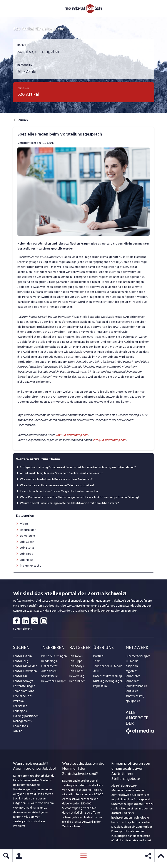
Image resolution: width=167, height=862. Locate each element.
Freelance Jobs (22, 695)
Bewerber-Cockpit (53, 680)
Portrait (98, 656)
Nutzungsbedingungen (108, 680)
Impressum (100, 685)
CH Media (132, 660)
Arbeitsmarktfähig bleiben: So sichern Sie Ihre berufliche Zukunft (61, 473)
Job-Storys (27, 547)
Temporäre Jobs (23, 690)
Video (24, 523)
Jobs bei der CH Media (107, 665)
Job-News (26, 559)
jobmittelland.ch (136, 685)
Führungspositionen (25, 715)
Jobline (17, 730)
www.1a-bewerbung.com (71, 434)
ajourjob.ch (133, 700)
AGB (96, 670)
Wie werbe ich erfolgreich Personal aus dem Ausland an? (56, 479)
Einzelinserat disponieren (49, 668)
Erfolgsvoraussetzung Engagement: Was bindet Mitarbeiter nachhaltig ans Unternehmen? (78, 467)
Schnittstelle (49, 675)
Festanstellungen (24, 685)
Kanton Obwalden (25, 670)
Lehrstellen (20, 705)
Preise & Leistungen (54, 656)
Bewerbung (27, 535)
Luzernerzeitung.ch (138, 656)
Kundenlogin (49, 660)
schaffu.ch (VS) (135, 695)
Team (96, 660)
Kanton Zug (20, 660)
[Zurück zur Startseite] (140, 732)
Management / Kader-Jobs (23, 723)
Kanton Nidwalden (25, 665)
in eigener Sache (30, 565)
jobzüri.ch (132, 690)
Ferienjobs (20, 710)
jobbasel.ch (133, 675)
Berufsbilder (27, 529)
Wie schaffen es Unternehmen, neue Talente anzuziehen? (57, 485)
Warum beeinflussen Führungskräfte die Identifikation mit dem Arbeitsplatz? (69, 503)
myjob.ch (131, 670)
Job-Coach (27, 541)
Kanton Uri (20, 675)
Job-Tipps (26, 553)
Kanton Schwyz (23, 680)
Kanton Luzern (22, 656)
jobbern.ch (132, 680)
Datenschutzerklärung (107, 675)
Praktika (18, 700)
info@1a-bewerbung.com (109, 439)
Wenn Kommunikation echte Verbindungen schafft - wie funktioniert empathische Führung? (79, 497)
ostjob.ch (132, 665)
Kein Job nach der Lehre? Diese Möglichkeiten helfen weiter (59, 491)
